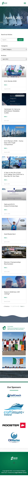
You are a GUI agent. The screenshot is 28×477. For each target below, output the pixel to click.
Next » (22, 306)
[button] (25, 3)
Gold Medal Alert (10, 234)
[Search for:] (9, 39)
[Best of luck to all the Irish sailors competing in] (14, 343)
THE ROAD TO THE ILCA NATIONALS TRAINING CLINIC (12, 111)
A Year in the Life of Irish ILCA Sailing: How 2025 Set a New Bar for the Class (14, 174)
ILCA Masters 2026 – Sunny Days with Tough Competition (13, 142)
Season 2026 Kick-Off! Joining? (12, 293)
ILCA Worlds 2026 (10, 81)
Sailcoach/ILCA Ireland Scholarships (11, 205)
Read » (5, 85)
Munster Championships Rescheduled (12, 263)
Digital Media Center (21, 472)
